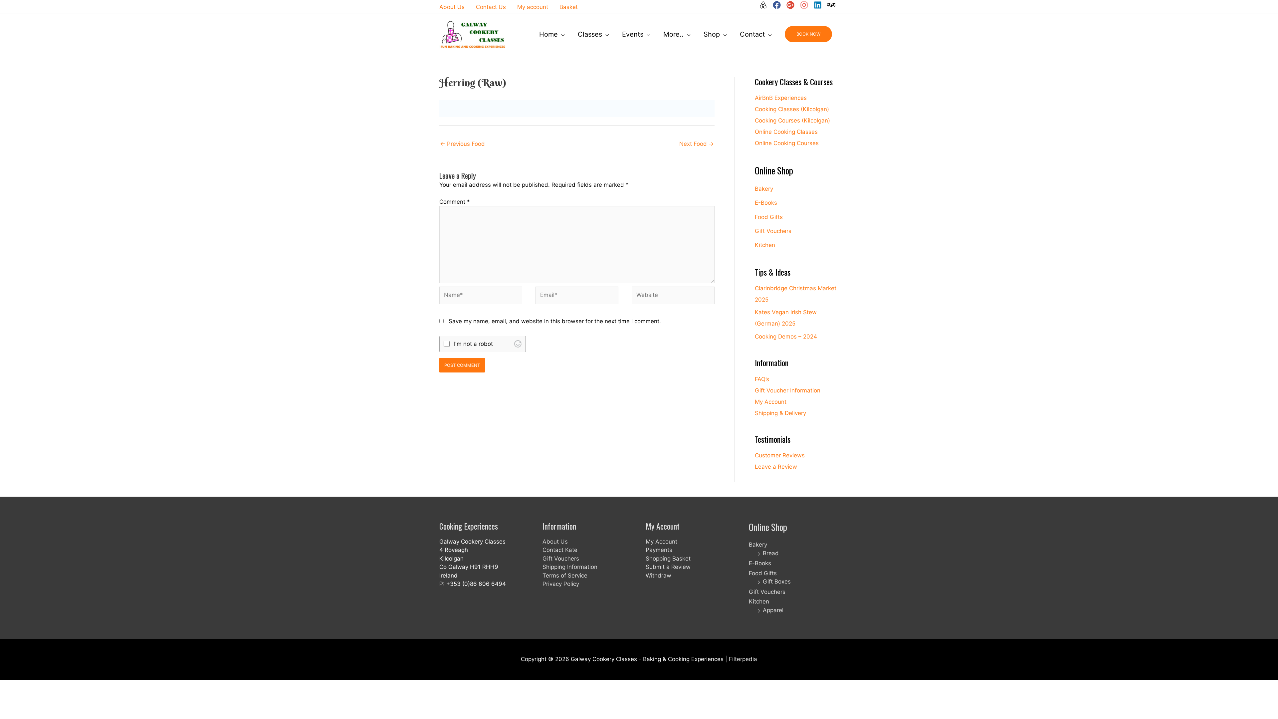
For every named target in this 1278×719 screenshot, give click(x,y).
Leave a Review (776, 466)
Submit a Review (668, 567)
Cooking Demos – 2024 (786, 336)
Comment (454, 201)
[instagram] (806, 5)
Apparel (773, 610)
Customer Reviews (780, 455)
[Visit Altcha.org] (518, 344)
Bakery (764, 188)
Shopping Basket (668, 558)
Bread (771, 553)
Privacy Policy (560, 584)
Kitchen (765, 245)
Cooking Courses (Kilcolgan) (792, 120)
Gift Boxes (777, 581)
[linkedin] (820, 5)
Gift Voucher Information (787, 390)
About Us (555, 541)
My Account (770, 401)
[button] (808, 34)
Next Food (696, 143)
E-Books (766, 202)
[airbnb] (765, 5)
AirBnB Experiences (781, 98)
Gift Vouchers (773, 231)
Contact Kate (559, 550)
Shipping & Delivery (780, 413)
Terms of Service (564, 575)
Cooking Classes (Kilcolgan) (792, 109)
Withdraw (658, 575)
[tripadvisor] (831, 5)
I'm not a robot (473, 344)
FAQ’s (762, 379)
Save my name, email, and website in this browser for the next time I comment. (555, 321)
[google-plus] (792, 5)
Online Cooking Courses (787, 143)
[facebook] (779, 5)
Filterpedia (743, 659)
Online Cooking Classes (786, 131)
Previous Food (462, 143)
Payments (659, 550)
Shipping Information (569, 567)
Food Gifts (769, 217)
